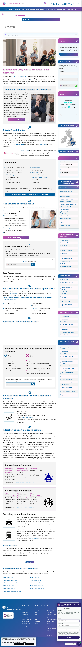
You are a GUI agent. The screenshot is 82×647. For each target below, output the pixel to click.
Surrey (36, 612)
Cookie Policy (50, 626)
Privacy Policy (50, 624)
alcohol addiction (12, 293)
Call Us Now (69, 54)
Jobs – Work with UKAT (52, 619)
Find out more (15, 119)
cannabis (16, 76)
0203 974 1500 (69, 4)
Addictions (17, 9)
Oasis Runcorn (25, 616)
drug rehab (33, 79)
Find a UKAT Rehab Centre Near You (69, 151)
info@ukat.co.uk (50, 635)
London (36, 608)
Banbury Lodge (25, 150)
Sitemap (49, 630)
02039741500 (50, 633)
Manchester (37, 610)
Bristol (36, 619)
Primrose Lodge (25, 617)
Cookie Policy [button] (29, 640)
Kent (36, 614)
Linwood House (25, 612)
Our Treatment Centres (60, 9)
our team (25, 261)
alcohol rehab (43, 144)
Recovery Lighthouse (26, 619)
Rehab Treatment (30, 9)
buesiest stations (34, 538)
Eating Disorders (40, 9)
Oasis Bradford (25, 614)
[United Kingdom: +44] (7, 264)
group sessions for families (22, 186)
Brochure (49, 623)
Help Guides (70, 9)
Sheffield (36, 623)
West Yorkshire (38, 616)
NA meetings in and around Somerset (24, 507)
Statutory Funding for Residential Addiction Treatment (52, 610)
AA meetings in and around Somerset (24, 482)
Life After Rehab (50, 621)
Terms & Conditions (51, 628)
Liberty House (25, 610)
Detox (23, 9)
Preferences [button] (24, 642)
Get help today (14, 238)
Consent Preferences (51, 632)
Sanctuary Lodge (25, 621)
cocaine (22, 76)
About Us (11, 9)
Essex (36, 617)
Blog (76, 9)
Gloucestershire (38, 621)
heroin (26, 76)
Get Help (56, 4)
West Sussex (37, 624)
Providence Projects (26, 623)
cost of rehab (30, 259)
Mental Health (49, 9)
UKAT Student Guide (51, 614)
